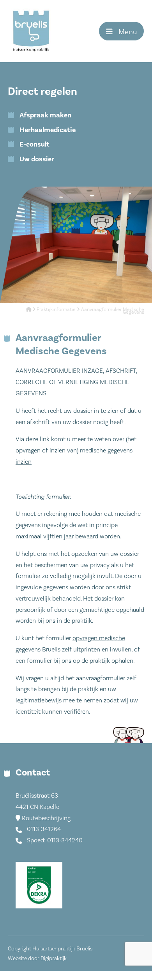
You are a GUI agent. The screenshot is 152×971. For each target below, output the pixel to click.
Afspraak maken (45, 115)
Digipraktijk (54, 958)
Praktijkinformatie (56, 309)
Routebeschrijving (45, 818)
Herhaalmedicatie (47, 130)
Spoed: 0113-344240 (54, 840)
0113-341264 (43, 829)
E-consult (34, 144)
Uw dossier (36, 159)
